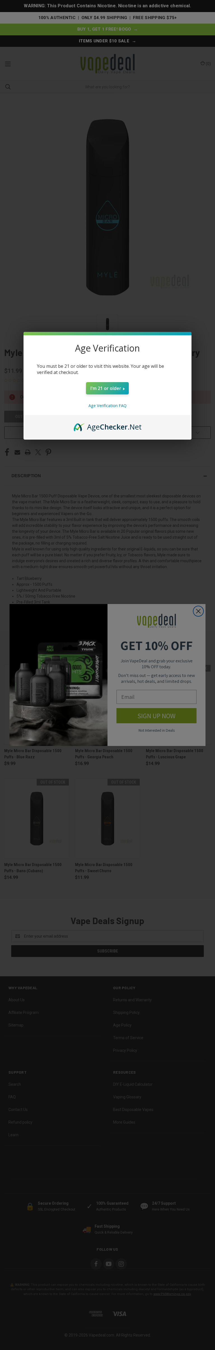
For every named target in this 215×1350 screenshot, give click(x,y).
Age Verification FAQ (107, 405)
